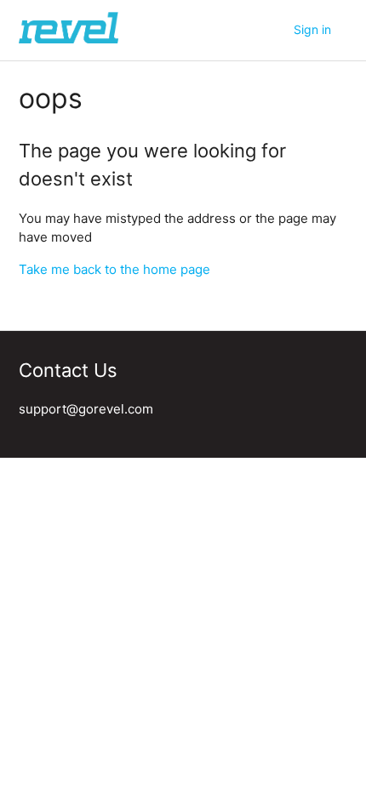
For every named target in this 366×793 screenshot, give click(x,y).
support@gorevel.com (86, 409)
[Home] (68, 39)
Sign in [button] (312, 29)
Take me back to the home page (114, 269)
